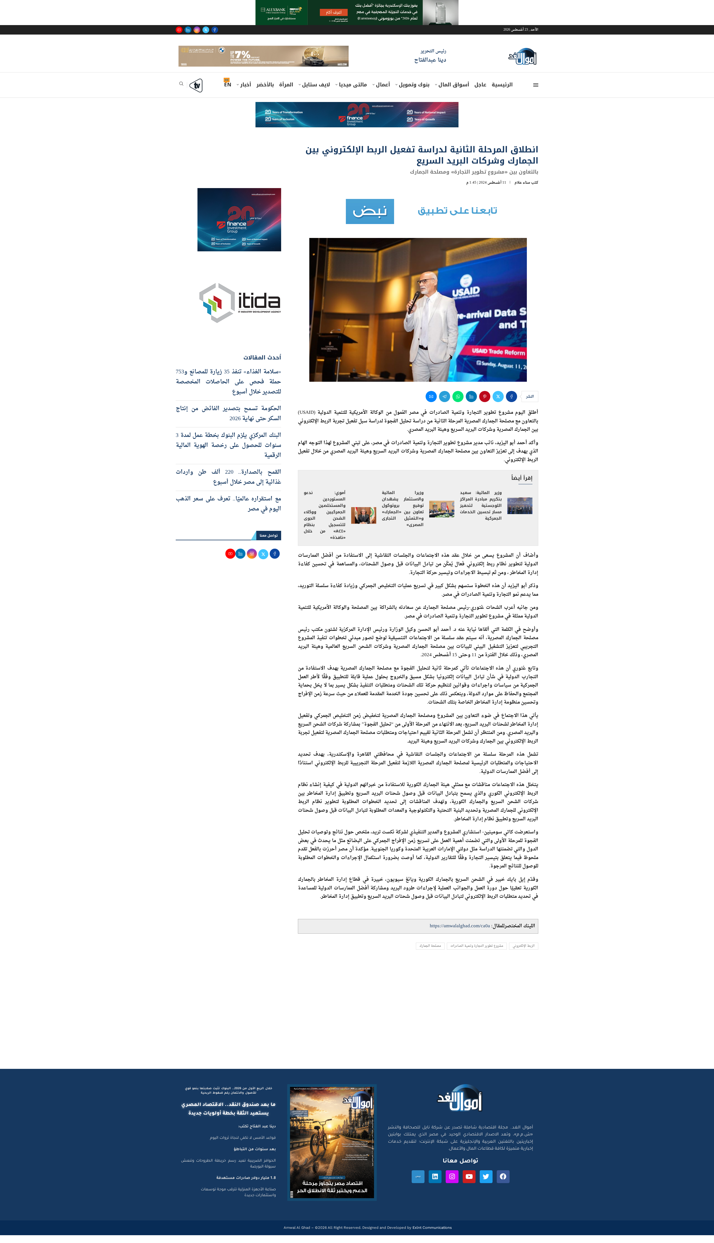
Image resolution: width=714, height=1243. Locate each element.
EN (227, 93)
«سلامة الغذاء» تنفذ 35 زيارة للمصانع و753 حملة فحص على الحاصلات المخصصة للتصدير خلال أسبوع (228, 389)
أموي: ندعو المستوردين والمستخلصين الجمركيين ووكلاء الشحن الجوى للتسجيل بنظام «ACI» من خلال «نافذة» (325, 523)
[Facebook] (214, 29)
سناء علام (522, 190)
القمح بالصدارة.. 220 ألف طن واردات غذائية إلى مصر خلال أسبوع (228, 485)
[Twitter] (205, 29)
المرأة (286, 93)
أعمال (383, 93)
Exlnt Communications (431, 1236)
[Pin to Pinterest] (484, 404)
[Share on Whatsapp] (458, 404)
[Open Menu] (535, 93)
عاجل (480, 93)
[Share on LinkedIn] (471, 404)
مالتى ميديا (353, 93)
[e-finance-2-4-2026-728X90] (357, 115)
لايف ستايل (316, 93)
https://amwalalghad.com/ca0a (460, 934)
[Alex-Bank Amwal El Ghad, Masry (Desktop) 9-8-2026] (357, 5)
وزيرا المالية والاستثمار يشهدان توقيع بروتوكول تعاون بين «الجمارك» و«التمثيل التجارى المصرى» (403, 517)
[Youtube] (179, 29)
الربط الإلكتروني (524, 954)
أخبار (245, 93)
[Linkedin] (188, 29)
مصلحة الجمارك (430, 954)
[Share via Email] (431, 404)
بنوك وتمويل (414, 93)
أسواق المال (453, 93)
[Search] (181, 93)
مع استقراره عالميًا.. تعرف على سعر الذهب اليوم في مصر (228, 512)
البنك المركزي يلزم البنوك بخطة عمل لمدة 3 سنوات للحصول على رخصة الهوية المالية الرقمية (228, 453)
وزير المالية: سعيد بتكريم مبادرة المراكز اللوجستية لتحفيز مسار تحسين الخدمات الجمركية (481, 513)
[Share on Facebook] (511, 404)
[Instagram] (197, 29)
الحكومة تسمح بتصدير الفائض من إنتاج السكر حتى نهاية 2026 (228, 421)
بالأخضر (265, 93)
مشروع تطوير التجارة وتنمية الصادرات (476, 954)
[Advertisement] (357, 1024)
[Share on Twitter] (498, 404)
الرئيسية (502, 93)
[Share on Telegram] (444, 404)
